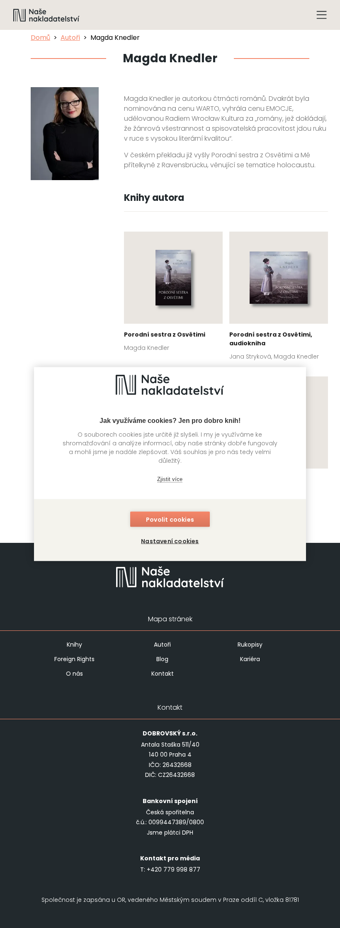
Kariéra (250, 659)
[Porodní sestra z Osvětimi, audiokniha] (278, 298)
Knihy (74, 644)
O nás (74, 673)
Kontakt (162, 673)
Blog (162, 659)
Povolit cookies (170, 519)
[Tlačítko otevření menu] (321, 15)
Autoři (70, 37)
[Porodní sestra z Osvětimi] (173, 294)
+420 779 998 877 (173, 869)
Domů (40, 37)
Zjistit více (169, 479)
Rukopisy (250, 644)
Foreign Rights (74, 659)
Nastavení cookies (170, 541)
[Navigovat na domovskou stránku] (46, 15)
